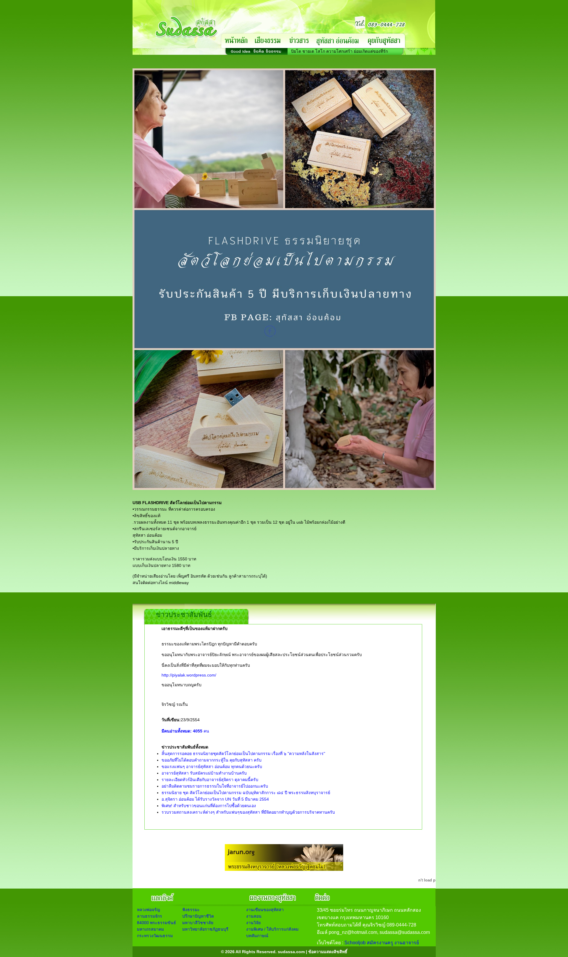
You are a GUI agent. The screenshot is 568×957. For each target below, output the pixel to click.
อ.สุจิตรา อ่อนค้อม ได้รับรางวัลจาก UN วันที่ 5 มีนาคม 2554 (215, 799)
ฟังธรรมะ (191, 909)
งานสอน (254, 916)
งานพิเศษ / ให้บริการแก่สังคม (272, 929)
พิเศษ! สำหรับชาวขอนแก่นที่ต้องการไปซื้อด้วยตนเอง (209, 805)
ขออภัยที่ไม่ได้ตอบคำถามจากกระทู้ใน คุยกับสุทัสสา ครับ (212, 760)
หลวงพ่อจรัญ (148, 909)
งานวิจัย (253, 922)
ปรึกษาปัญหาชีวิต (198, 916)
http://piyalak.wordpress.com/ (189, 675)
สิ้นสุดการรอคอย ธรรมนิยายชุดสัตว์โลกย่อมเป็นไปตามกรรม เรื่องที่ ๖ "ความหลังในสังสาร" (243, 753)
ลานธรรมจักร (149, 916)
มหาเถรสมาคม (150, 929)
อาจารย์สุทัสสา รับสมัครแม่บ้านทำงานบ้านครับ (204, 773)
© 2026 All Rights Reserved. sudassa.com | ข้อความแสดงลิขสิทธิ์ (284, 951)
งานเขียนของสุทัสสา (265, 909)
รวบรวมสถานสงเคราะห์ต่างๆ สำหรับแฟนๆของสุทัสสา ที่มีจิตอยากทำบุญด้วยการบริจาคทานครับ (248, 812)
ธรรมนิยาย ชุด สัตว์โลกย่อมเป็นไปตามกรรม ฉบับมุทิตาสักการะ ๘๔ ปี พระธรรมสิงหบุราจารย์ (246, 792)
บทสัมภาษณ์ (257, 935)
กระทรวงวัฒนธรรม (155, 935)
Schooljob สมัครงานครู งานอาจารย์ (381, 942)
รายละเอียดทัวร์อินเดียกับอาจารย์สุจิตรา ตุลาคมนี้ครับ (210, 779)
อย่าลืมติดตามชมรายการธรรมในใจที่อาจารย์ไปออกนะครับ (215, 786)
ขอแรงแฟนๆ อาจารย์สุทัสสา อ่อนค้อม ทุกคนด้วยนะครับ (212, 766)
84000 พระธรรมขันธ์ (156, 922)
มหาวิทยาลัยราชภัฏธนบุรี (205, 929)
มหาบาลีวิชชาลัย (197, 922)
